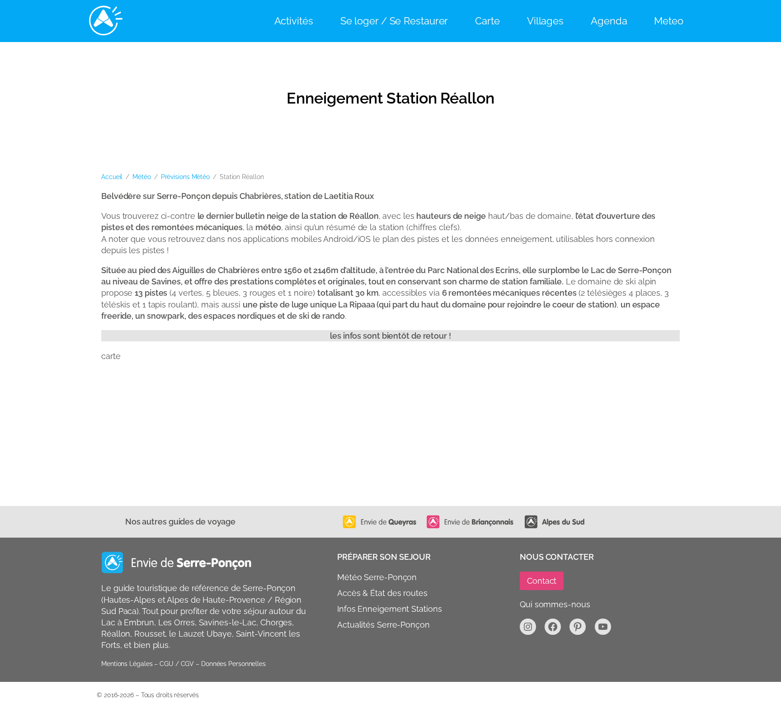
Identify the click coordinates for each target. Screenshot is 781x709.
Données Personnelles (233, 663)
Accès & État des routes (382, 593)
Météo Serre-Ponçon (377, 577)
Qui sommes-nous (555, 604)
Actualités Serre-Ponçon (383, 624)
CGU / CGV (177, 663)
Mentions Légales (126, 663)
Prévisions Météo (185, 176)
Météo (141, 176)
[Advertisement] (372, 438)
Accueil (111, 176)
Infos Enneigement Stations (389, 609)
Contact (541, 581)
